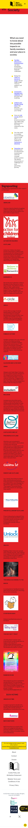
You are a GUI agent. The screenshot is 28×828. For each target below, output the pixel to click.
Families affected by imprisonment (18, 61)
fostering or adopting (18, 142)
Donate (14, 759)
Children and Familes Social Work (18, 104)
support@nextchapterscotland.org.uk (14, 746)
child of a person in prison (17, 79)
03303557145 (14, 748)
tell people (18, 116)
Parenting (17, 148)
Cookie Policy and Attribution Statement (14, 774)
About (14, 752)
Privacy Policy (14, 785)
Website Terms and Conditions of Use (14, 780)
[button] (25, 4)
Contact (14, 756)
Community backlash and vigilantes (18, 93)
